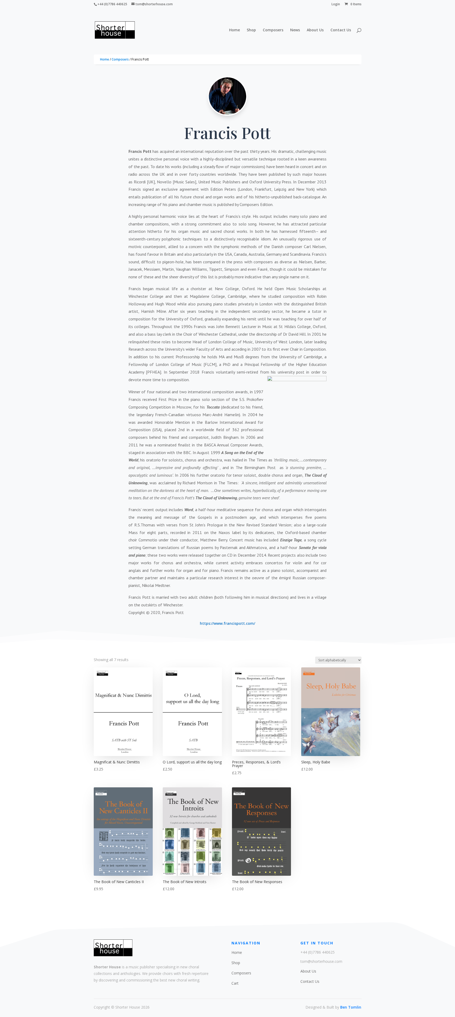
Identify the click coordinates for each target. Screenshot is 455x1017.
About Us (315, 30)
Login (336, 4)
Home (234, 30)
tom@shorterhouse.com (321, 961)
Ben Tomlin (350, 1007)
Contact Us (340, 30)
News (295, 30)
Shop (251, 30)
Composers (273, 30)
